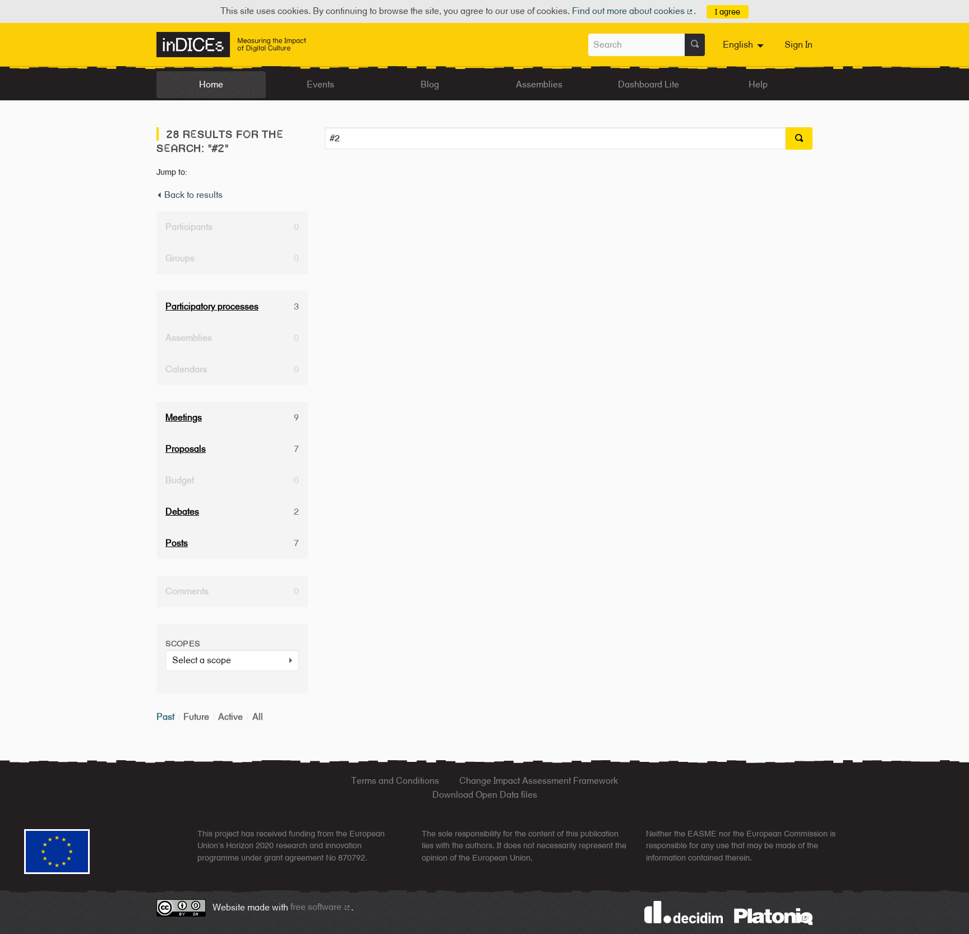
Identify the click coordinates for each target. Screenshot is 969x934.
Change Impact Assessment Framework (538, 780)
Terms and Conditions (395, 780)
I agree (727, 11)
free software (320, 906)
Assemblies (539, 84)
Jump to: (171, 172)
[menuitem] (745, 45)
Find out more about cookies (633, 11)
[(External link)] (773, 915)
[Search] (695, 45)
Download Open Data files (484, 794)
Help (758, 84)
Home (211, 84)
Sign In (799, 44)
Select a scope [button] (201, 660)
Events (320, 84)
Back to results (192, 194)
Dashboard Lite (648, 84)
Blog (430, 84)
